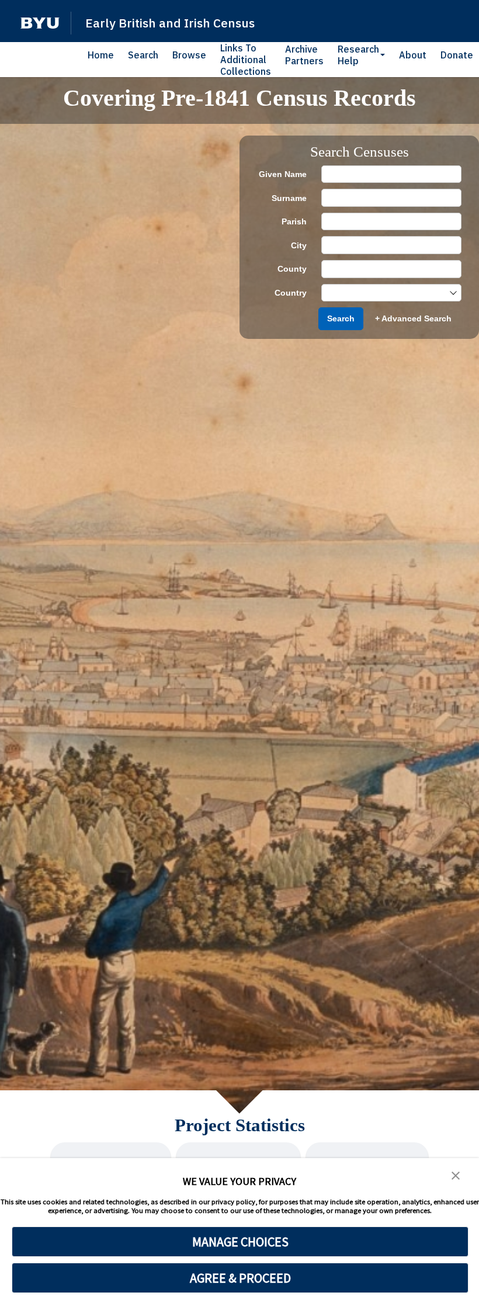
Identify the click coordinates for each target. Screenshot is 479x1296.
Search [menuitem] (143, 55)
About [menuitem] (412, 55)
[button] (40, 23)
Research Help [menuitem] (358, 55)
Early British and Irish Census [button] (170, 22)
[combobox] (385, 293)
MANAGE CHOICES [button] (240, 1241)
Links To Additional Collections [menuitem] (245, 59)
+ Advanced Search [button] (413, 318)
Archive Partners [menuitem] (304, 55)
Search (341, 318)
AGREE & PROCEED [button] (240, 1278)
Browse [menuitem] (189, 55)
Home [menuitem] (101, 55)
